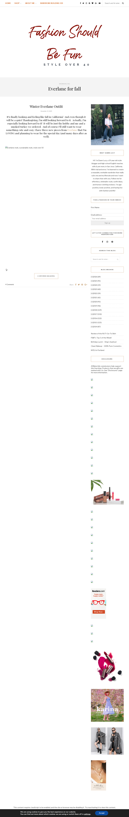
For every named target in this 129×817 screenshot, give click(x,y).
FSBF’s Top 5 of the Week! (101, 338)
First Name (95, 207)
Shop (16, 3)
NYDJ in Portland (97, 350)
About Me (30, 3)
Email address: (96, 215)
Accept (101, 813)
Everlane (72, 130)
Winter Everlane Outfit (46, 106)
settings (87, 814)
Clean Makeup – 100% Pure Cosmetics (106, 346)
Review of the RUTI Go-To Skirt (103, 333)
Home (8, 3)
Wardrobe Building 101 (51, 3)
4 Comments (9, 284)
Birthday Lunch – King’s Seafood (103, 342)
